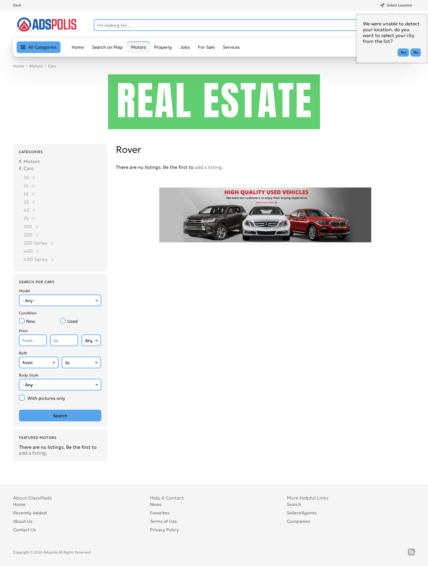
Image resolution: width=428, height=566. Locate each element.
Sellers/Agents (301, 513)
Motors (36, 66)
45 (26, 210)
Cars (52, 66)
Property (163, 47)
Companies (298, 521)
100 (28, 226)
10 (26, 178)
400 (28, 251)
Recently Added (30, 513)
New (30, 321)
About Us (22, 521)
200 (28, 235)
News (155, 504)
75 (26, 218)
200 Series (35, 243)
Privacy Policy (164, 529)
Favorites (159, 513)
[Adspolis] (46, 30)
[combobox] (60, 300)
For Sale (206, 47)
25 (26, 202)
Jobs (185, 47)
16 (26, 194)
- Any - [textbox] (29, 300)
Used (72, 321)
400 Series (36, 259)
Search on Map (107, 47)
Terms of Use (163, 521)
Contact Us (24, 529)
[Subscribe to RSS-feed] (411, 552)
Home (78, 47)
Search (294, 504)
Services (231, 47)
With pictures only (46, 398)
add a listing (32, 453)
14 (26, 186)
